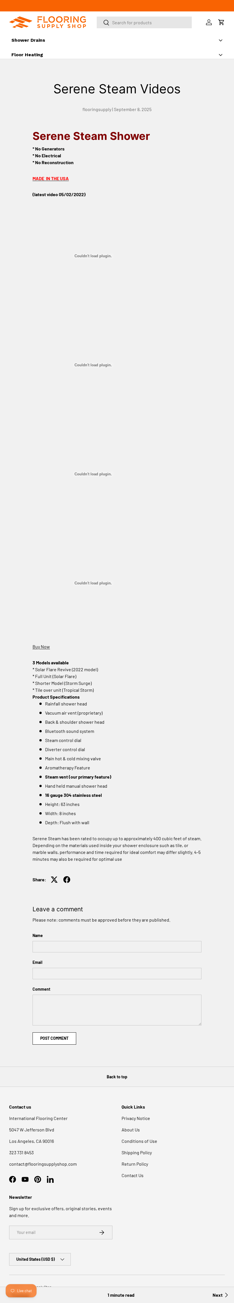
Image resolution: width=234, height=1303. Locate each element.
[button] (221, 22)
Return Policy (135, 1164)
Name (38, 935)
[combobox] (144, 22)
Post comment (54, 1038)
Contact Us (133, 1175)
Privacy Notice (136, 1118)
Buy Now (41, 646)
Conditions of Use (139, 1141)
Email (37, 962)
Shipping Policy (137, 1152)
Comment (41, 989)
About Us (131, 1129)
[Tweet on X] (54, 879)
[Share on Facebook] (66, 879)
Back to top (117, 1076)
